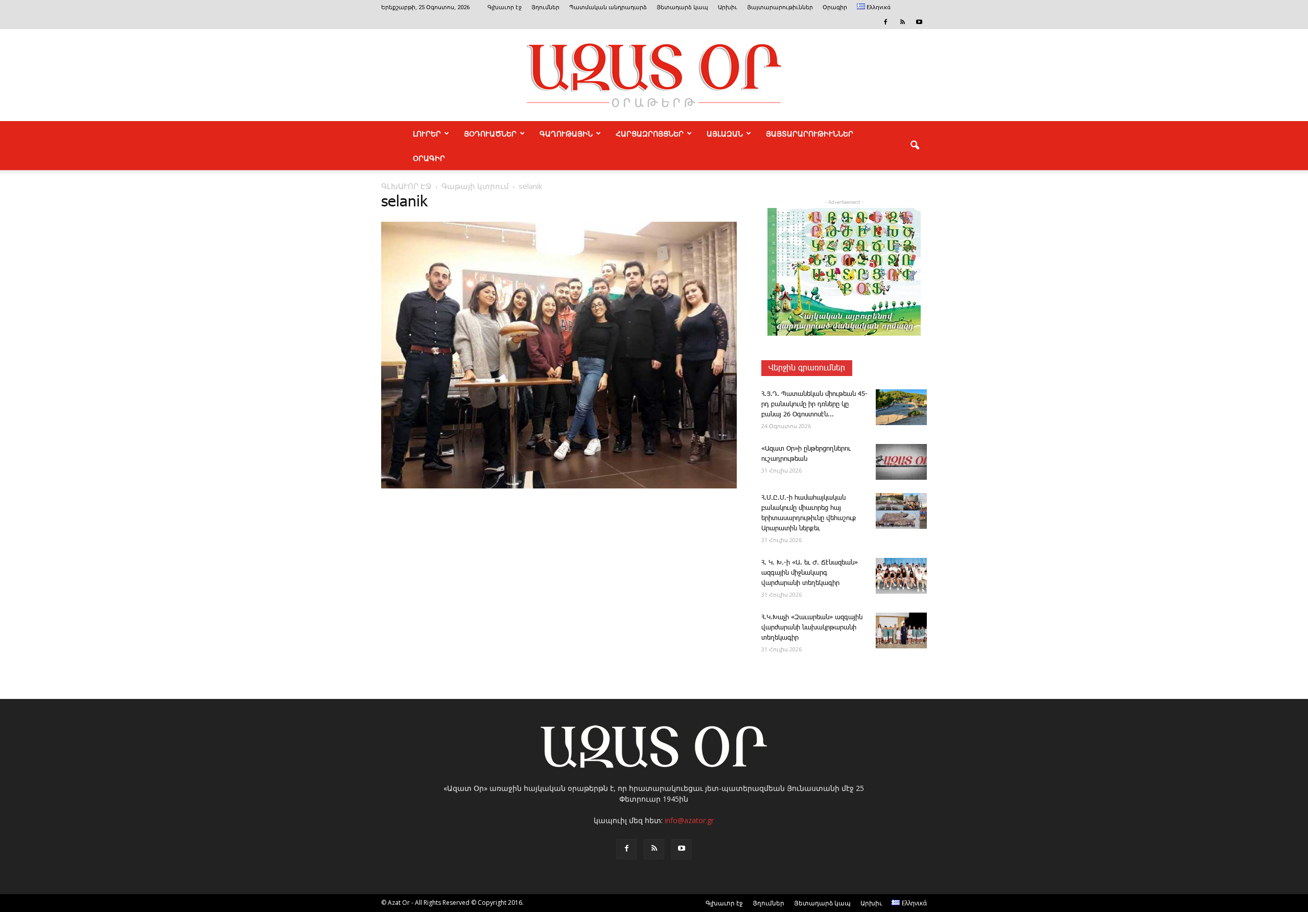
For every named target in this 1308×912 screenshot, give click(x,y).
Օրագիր (835, 7)
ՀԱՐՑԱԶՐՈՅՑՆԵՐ (650, 133)
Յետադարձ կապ (682, 7)
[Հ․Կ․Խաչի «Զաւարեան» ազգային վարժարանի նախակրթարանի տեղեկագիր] (901, 630)
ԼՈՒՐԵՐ (427, 133)
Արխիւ (727, 7)
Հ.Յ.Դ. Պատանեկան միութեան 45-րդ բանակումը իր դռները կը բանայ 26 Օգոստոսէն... (814, 404)
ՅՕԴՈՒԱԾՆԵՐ (490, 133)
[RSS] (902, 22)
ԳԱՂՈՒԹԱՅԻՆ (566, 133)
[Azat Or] (654, 75)
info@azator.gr (689, 820)
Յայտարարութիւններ (780, 7)
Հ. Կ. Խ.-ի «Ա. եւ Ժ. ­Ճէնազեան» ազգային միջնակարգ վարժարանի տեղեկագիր (809, 573)
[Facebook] (885, 22)
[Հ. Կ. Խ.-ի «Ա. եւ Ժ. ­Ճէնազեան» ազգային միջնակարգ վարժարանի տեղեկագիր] (901, 576)
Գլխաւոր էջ (504, 7)
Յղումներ (545, 7)
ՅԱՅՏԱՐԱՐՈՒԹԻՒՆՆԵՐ (809, 133)
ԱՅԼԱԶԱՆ (725, 133)
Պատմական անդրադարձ (608, 7)
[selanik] (559, 486)
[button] (914, 145)
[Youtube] (919, 22)
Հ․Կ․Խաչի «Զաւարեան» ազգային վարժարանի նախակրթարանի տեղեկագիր (811, 627)
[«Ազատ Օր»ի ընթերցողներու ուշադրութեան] (901, 462)
